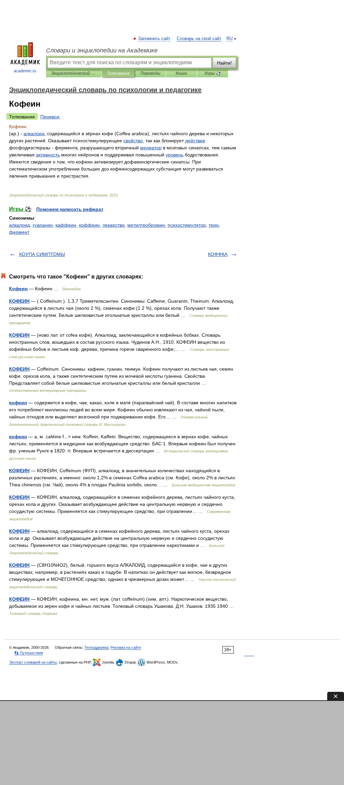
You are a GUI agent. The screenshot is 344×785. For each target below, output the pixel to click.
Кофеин (18, 288)
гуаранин (43, 225)
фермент (19, 232)
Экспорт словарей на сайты (33, 662)
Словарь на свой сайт (199, 38)
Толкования (118, 73)
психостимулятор (187, 225)
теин (214, 225)
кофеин (18, 402)
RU (229, 38)
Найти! (224, 63)
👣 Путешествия (28, 653)
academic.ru (25, 71)
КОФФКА (217, 254)
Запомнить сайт (154, 38)
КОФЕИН (19, 301)
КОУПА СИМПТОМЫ (42, 254)
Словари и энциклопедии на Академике (102, 50)
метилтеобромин (146, 225)
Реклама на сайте (126, 647)
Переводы (150, 73)
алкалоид (19, 225)
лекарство (113, 225)
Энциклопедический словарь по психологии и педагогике (73, 73)
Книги (181, 73)
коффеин (89, 225)
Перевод (49, 116)
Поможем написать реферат (69, 209)
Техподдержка (96, 647)
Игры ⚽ (213, 73)
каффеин (65, 225)
